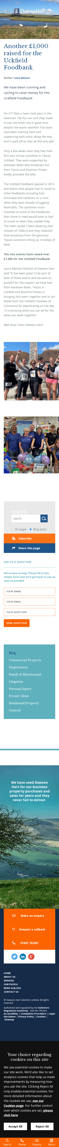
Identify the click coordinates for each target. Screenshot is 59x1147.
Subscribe (25, 538)
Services (9, 980)
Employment (18, 667)
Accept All (15, 1126)
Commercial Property (25, 660)
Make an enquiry (32, 915)
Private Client (19, 696)
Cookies (41, 1016)
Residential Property (24, 703)
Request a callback (32, 929)
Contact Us (11, 991)
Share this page (29, 548)
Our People (11, 984)
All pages (21, 529)
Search (18, 511)
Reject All (42, 1126)
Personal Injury (20, 689)
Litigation (16, 681)
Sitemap (9, 1019)
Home (7, 973)
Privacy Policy (26, 1016)
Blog (12, 653)
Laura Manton (22, 77)
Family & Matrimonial (25, 674)
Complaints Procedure (33, 1013)
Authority (22, 1010)
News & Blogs (12, 988)
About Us (9, 976)
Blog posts (40, 529)
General (14, 710)
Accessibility (11, 1013)
